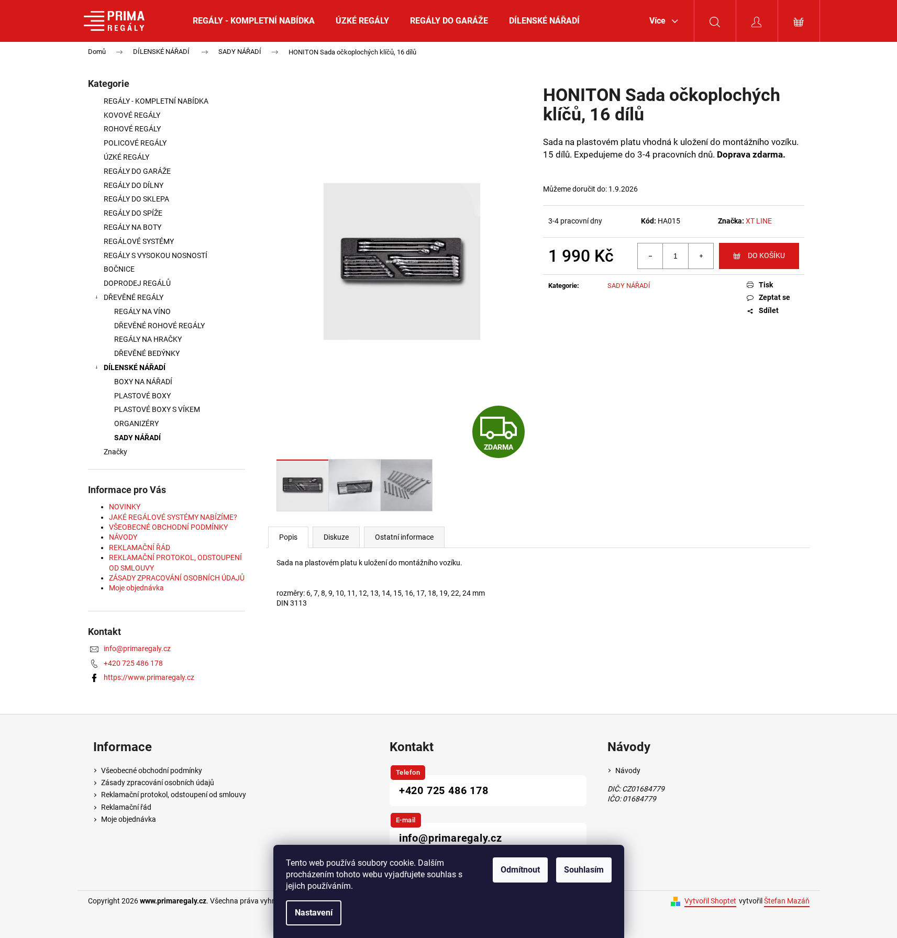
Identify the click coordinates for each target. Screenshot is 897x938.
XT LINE (759, 221)
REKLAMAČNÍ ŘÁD (139, 547)
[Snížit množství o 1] (650, 256)
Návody (627, 770)
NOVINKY (124, 506)
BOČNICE (119, 269)
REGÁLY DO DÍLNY (133, 185)
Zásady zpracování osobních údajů (157, 782)
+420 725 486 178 (133, 663)
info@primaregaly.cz (137, 648)
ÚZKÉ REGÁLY (126, 157)
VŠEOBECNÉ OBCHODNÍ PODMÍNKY (168, 527)
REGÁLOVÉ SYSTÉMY (139, 241)
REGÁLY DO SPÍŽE (133, 213)
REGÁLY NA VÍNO (142, 311)
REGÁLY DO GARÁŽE (137, 171)
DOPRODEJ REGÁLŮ (137, 283)
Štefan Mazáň (787, 901)
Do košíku (766, 255)
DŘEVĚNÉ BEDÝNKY (147, 353)
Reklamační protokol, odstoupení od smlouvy (173, 794)
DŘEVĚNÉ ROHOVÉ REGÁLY (159, 325)
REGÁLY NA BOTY (132, 227)
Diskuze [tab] (336, 537)
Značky (115, 452)
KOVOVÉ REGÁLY (133, 115)
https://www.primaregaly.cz (149, 677)
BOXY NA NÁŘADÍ (143, 381)
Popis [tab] (288, 537)
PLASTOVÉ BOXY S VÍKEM (157, 409)
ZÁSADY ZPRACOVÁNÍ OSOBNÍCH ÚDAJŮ (177, 578)
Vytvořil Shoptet (710, 901)
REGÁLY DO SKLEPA (136, 199)
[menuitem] (253, 21)
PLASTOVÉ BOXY (142, 396)
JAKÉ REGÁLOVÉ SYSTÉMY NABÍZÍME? (173, 517)
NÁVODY (123, 537)
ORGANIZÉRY (136, 423)
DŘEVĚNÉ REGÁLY (133, 297)
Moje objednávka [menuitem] (128, 819)
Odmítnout (520, 870)
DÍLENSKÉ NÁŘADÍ (134, 367)
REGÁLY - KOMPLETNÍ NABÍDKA (156, 101)
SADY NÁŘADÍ (137, 437)
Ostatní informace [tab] (404, 537)
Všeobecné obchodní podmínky (151, 770)
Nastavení (314, 913)
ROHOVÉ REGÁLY (132, 129)
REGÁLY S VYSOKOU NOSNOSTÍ (155, 255)
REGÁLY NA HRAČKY (148, 339)
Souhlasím (584, 870)
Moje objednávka (136, 588)
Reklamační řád (126, 807)
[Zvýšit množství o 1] (700, 256)
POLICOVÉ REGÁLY (135, 143)
